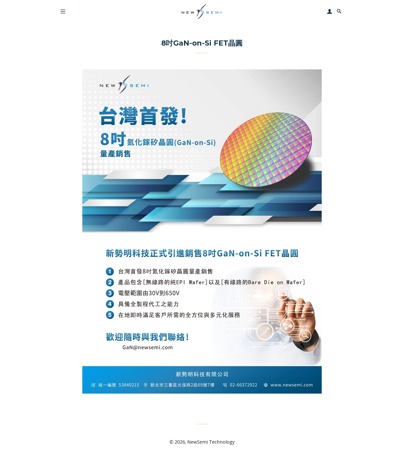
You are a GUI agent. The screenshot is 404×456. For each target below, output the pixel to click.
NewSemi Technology (211, 442)
